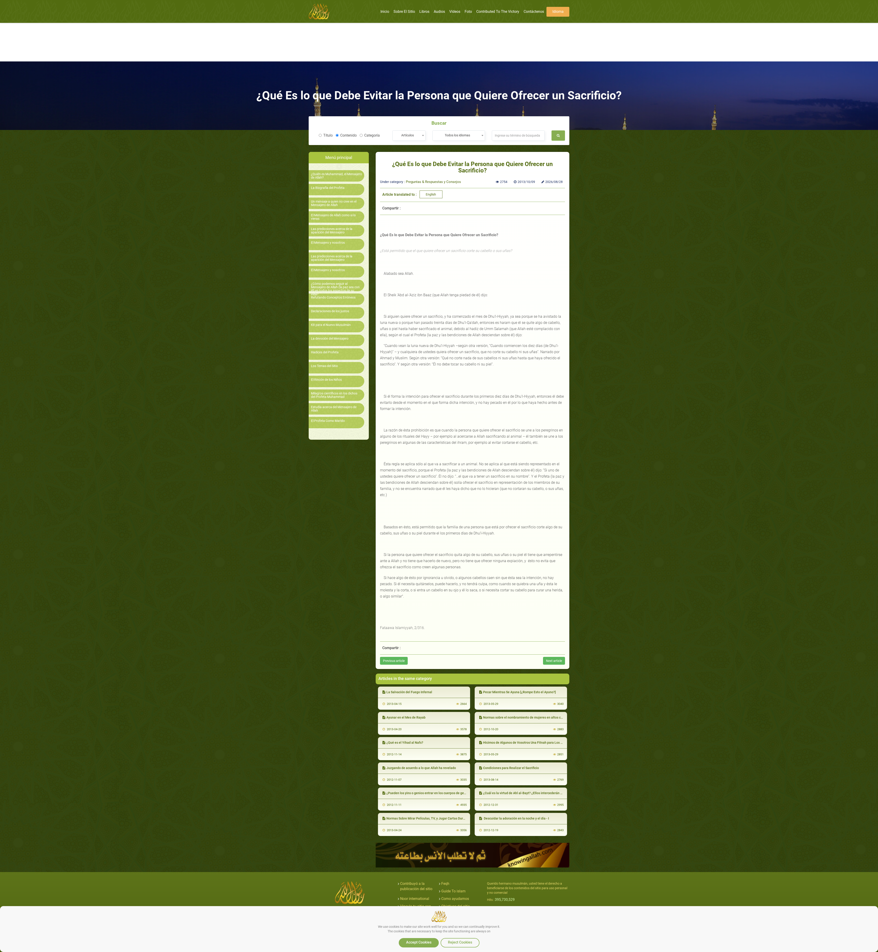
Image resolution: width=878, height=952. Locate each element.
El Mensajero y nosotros (328, 242)
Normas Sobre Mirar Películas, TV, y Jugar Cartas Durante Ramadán (435, 818)
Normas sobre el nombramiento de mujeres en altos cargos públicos (532, 717)
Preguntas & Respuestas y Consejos (433, 182)
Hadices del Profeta (325, 352)
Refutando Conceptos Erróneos (333, 297)
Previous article (394, 661)
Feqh (445, 883)
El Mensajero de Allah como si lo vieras (333, 217)
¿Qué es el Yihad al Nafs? (404, 742)
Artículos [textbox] (407, 135)
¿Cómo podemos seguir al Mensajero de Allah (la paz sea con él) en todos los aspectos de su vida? (335, 289)
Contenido (348, 135)
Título (328, 135)
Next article (554, 661)
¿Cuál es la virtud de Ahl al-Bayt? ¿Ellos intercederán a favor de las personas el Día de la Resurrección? (557, 793)
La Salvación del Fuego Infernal (409, 692)
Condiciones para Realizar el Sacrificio (511, 768)
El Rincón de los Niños (326, 379)
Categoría (372, 135)
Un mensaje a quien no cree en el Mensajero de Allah (333, 203)
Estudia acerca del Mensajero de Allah (333, 408)
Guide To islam (453, 891)
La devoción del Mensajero (329, 338)
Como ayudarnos (455, 898)
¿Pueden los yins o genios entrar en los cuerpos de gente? (428, 793)
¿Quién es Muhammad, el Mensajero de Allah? (336, 175)
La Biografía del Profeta (328, 188)
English (431, 194)
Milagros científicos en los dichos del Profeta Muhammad (334, 395)
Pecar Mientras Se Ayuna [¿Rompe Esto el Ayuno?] (519, 692)
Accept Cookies (418, 942)
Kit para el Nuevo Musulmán (331, 325)
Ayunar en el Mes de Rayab (406, 717)
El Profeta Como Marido (328, 421)
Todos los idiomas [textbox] (457, 135)
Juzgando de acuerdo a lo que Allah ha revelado (421, 768)
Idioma (558, 11)
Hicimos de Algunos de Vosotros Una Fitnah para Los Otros (525, 742)
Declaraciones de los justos (330, 311)
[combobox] (409, 135)
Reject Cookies (460, 942)
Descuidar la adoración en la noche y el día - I (516, 818)
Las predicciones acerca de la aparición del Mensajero (331, 230)
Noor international (414, 898)
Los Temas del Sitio (324, 366)
